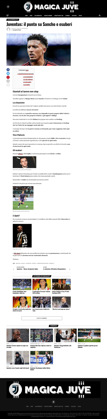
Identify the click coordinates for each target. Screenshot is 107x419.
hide (27, 70)
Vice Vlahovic (28, 79)
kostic (35, 263)
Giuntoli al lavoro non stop (26, 73)
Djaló (23, 263)
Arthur (18, 263)
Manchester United (43, 263)
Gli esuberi (27, 82)
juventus (28, 263)
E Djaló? (26, 84)
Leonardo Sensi (17, 30)
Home (26, 15)
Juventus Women (48, 15)
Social (80, 15)
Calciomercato (38, 15)
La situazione (28, 76)
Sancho (52, 263)
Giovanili (67, 15)
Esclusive (74, 15)
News (31, 15)
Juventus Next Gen (58, 15)
